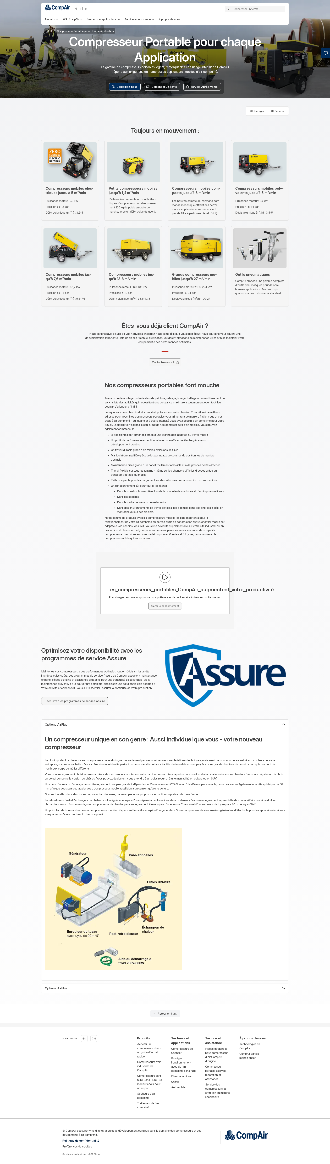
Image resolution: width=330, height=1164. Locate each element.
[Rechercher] (228, 9)
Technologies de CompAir (249, 1046)
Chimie (175, 1081)
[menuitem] (52, 19)
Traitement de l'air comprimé (148, 1105)
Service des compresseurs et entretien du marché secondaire (217, 1091)
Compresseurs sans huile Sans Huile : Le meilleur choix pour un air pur (149, 1082)
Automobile (178, 1087)
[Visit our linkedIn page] (84, 1038)
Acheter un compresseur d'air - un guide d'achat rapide (149, 1050)
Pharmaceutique (181, 1076)
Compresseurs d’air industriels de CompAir (149, 1066)
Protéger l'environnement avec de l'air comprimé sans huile (183, 1064)
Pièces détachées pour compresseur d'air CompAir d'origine (216, 1055)
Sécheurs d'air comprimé (146, 1095)
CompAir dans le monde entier (249, 1056)
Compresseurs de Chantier (182, 1051)
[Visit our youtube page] (93, 1038)
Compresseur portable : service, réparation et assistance (216, 1073)
